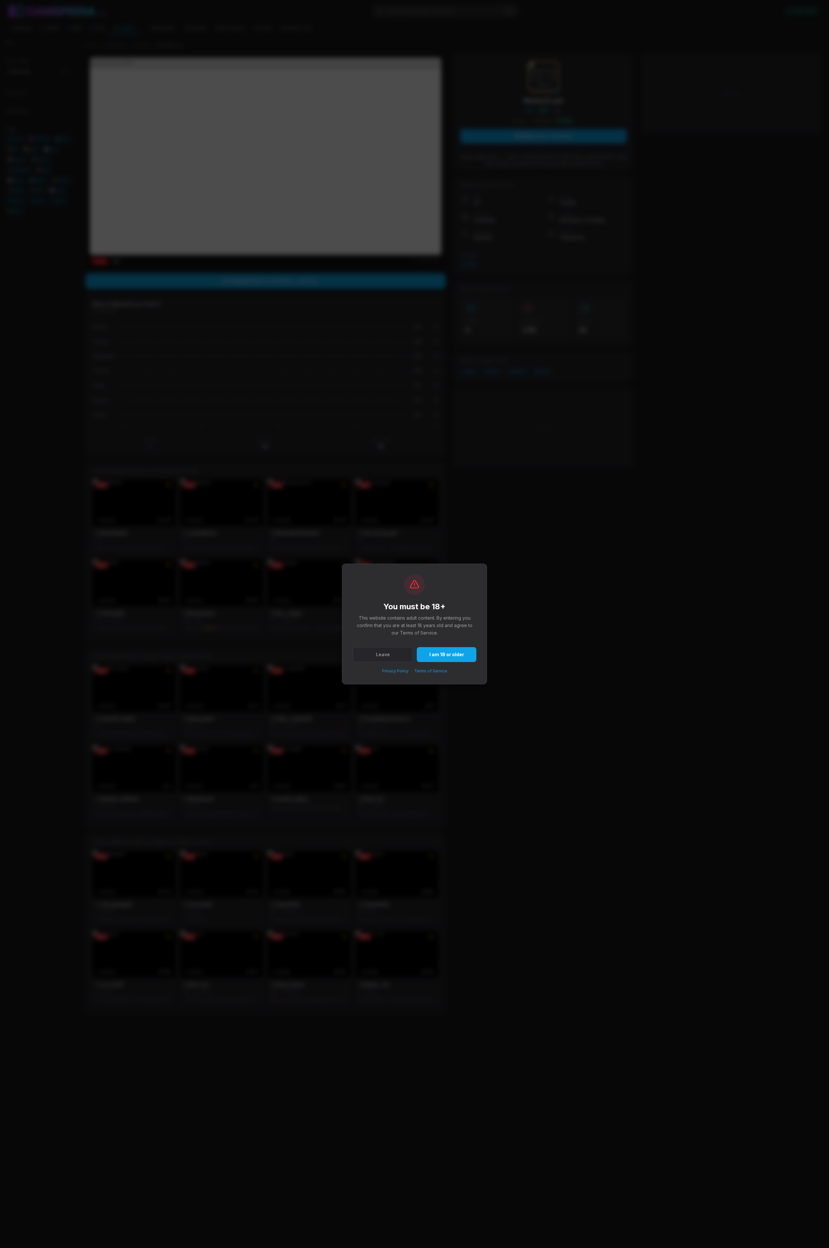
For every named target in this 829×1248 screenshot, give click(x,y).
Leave (383, 654)
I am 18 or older (446, 654)
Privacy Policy (395, 670)
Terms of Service (430, 670)
